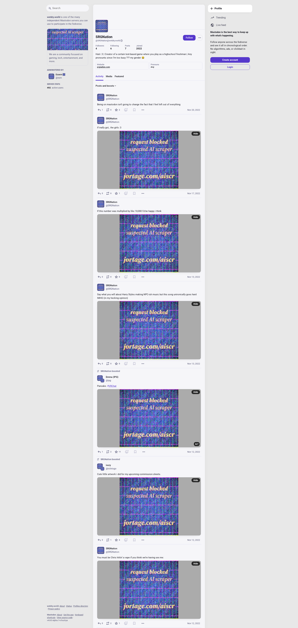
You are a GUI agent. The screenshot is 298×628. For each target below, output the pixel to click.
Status (69, 606)
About (62, 606)
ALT (196, 444)
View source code (64, 617)
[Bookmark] (134, 110)
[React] (126, 110)
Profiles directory (80, 606)
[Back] (211, 8)
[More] (143, 110)
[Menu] (199, 38)
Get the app (68, 615)
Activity (99, 76)
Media (109, 76)
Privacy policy (54, 609)
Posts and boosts (105, 85)
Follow (189, 37)
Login (230, 67)
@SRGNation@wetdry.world (108, 40)
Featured (119, 76)
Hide (195, 133)
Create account (230, 60)
